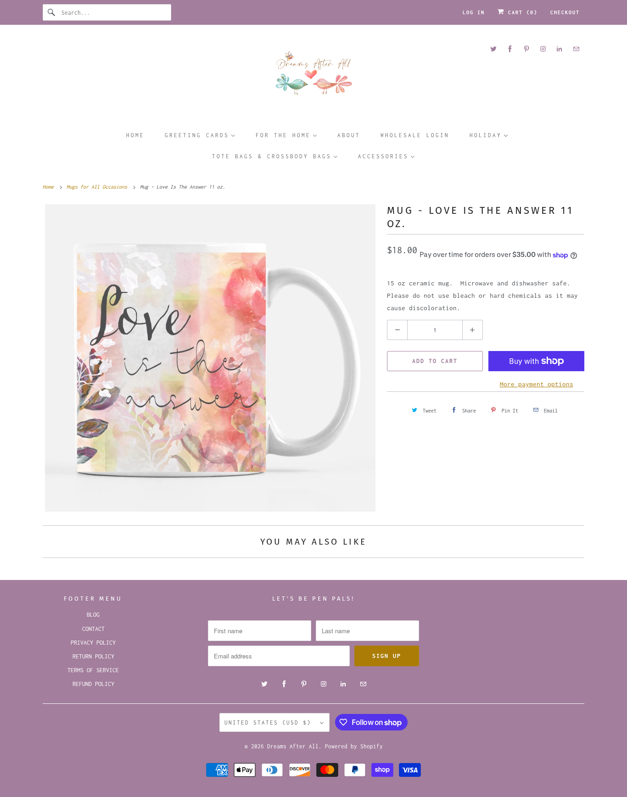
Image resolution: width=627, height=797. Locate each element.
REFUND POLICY (93, 683)
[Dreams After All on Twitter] (493, 49)
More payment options (536, 384)
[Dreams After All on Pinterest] (526, 49)
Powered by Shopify (354, 746)
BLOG (93, 614)
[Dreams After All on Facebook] (510, 49)
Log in (474, 12)
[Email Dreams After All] (576, 49)
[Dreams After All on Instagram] (543, 49)
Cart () (520, 12)
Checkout (565, 12)
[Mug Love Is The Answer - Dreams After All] (210, 358)
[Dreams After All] (313, 76)
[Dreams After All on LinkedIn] (559, 49)
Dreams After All (293, 746)
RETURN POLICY (93, 656)
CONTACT (93, 628)
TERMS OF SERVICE (93, 670)
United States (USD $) (269, 722)
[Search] (52, 12)
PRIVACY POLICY (93, 642)
